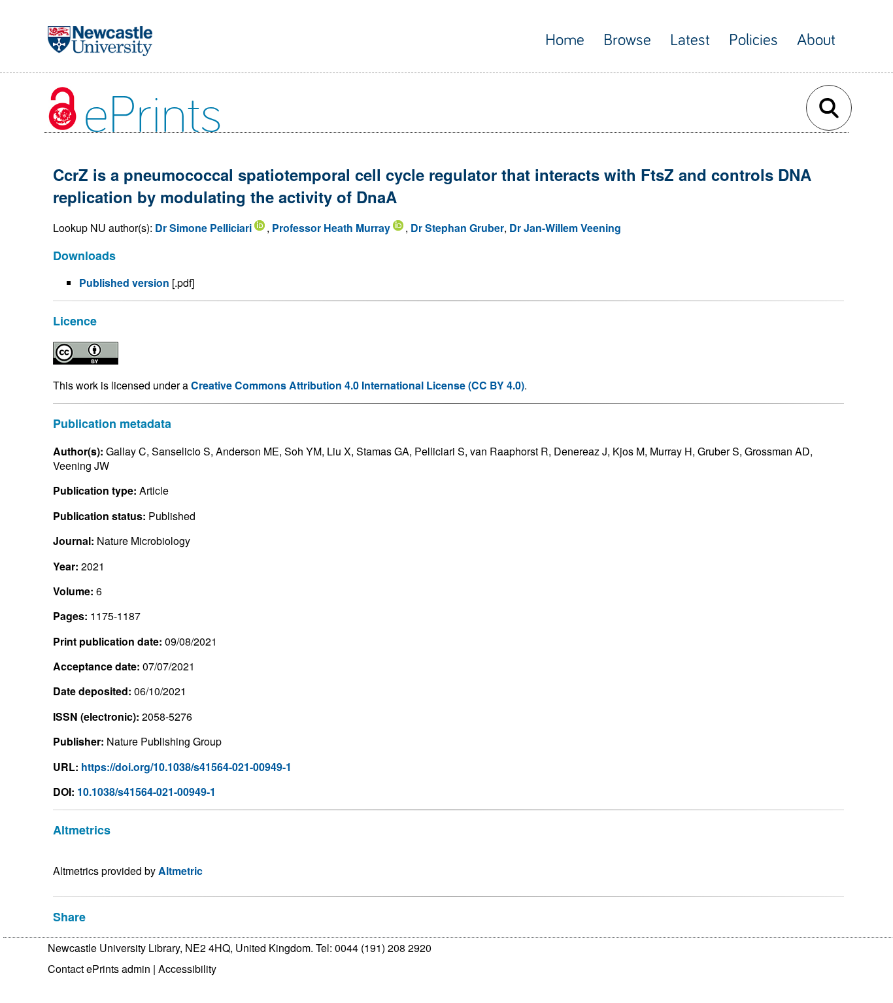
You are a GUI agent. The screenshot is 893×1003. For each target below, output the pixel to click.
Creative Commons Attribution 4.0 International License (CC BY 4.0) (357, 385)
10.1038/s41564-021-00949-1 (146, 791)
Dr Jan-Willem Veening (565, 227)
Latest (690, 40)
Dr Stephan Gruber (457, 227)
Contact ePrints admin (99, 968)
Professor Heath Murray (331, 227)
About (816, 40)
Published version (124, 282)
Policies (753, 40)
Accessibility (187, 968)
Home (564, 40)
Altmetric (180, 870)
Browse (627, 40)
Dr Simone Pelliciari (203, 227)
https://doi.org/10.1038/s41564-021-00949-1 (186, 766)
